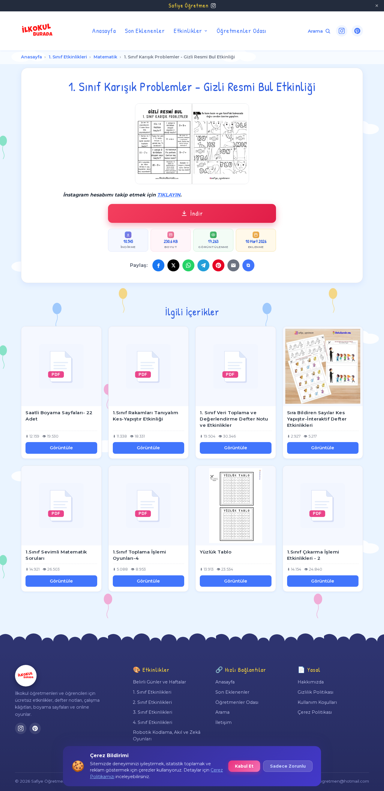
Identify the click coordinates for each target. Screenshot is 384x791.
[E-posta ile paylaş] (233, 265)
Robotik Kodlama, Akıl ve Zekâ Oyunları (166, 736)
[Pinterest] (357, 31)
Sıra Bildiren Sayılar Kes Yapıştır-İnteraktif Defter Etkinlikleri (317, 419)
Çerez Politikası (315, 712)
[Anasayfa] (26, 675)
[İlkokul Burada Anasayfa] (37, 30)
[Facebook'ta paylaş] (158, 265)
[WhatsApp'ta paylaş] (188, 265)
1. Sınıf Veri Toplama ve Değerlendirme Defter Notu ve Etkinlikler (234, 419)
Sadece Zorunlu (288, 766)
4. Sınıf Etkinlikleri (152, 722)
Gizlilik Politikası (315, 692)
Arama (222, 712)
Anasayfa (104, 30)
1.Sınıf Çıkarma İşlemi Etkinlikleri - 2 (313, 555)
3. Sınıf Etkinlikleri (152, 712)
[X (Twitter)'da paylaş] (173, 265)
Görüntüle (61, 447)
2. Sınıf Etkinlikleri (152, 702)
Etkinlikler (188, 30)
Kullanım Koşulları (317, 702)
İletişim (223, 722)
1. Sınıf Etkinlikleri (68, 57)
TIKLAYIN (168, 195)
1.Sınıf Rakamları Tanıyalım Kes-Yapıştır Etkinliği (145, 416)
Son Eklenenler (145, 30)
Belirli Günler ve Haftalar (159, 682)
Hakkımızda (311, 682)
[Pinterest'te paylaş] (218, 265)
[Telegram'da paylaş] (203, 265)
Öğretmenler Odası (241, 30)
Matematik (105, 57)
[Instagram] (341, 31)
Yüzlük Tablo (215, 552)
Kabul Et (244, 766)
